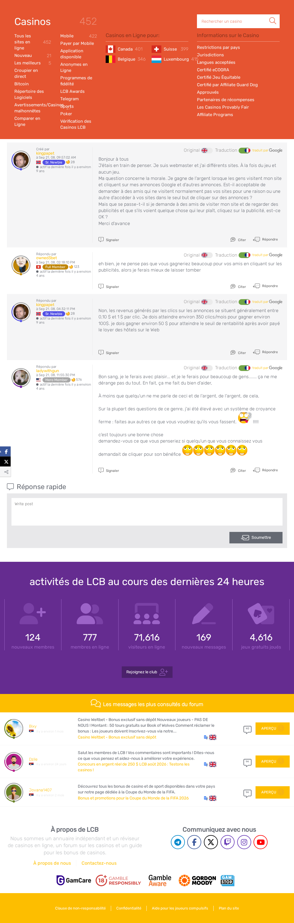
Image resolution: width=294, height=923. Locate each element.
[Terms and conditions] (118, 880)
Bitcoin (21, 83)
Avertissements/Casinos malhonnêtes (32, 108)
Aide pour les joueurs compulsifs (180, 908)
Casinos (32, 22)
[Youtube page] (261, 842)
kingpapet (45, 153)
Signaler (112, 240)
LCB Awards (72, 91)
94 (247, 761)
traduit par (260, 150)
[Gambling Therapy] (197, 880)
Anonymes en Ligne (74, 67)
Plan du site (229, 908)
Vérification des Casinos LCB (75, 124)
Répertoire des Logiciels (29, 94)
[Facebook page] (194, 842)
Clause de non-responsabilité (80, 908)
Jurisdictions (210, 54)
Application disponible (71, 53)
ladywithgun (47, 370)
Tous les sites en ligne (32, 42)
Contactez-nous (99, 863)
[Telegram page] (178, 842)
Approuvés (208, 92)
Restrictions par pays (218, 47)
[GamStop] (227, 880)
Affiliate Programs (215, 114)
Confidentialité (128, 908)
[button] (210, 737)
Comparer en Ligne (27, 121)
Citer (241, 240)
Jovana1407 (40, 790)
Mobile (78, 36)
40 (247, 728)
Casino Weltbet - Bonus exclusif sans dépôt (117, 737)
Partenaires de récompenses (225, 99)
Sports (67, 106)
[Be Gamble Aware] (160, 880)
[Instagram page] (244, 842)
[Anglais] (207, 150)
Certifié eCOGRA (213, 69)
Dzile (33, 759)
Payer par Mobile (77, 43)
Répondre (269, 239)
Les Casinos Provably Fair (223, 107)
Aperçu (268, 728)
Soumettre (261, 537)
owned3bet (46, 257)
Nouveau (32, 55)
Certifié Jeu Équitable (218, 77)
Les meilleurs (32, 63)
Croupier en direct (26, 73)
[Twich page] (227, 842)
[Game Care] (74, 880)
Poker (66, 113)
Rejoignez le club (141, 672)
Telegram (69, 98)
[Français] (244, 150)
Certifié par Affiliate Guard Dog (227, 84)
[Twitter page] (211, 842)
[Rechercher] (273, 14)
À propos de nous (52, 863)
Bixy (32, 726)
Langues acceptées (216, 62)
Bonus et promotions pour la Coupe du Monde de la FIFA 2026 (133, 798)
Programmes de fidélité (76, 80)
